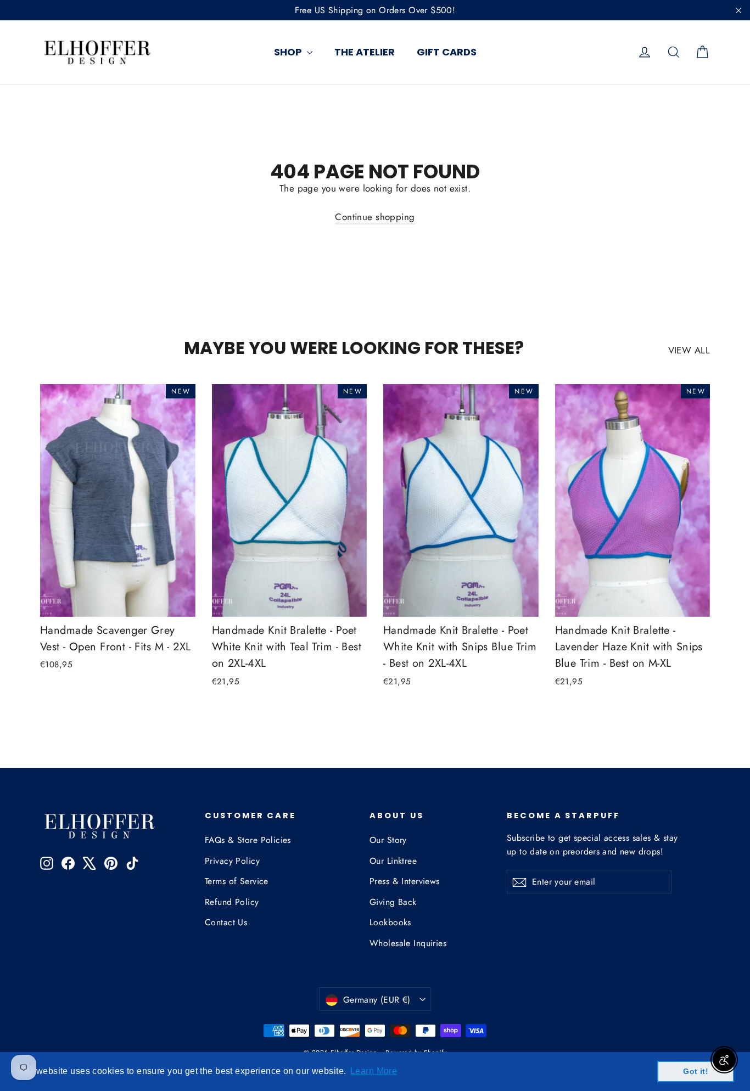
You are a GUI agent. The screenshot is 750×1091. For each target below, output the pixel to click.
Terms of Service (236, 881)
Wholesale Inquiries (408, 943)
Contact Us (226, 922)
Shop (289, 52)
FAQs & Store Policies (248, 840)
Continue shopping (375, 216)
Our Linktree (393, 860)
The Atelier (364, 52)
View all (689, 350)
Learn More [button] (373, 1071)
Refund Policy (232, 902)
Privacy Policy (232, 860)
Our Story (388, 840)
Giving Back (393, 902)
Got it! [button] (695, 1071)
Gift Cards (447, 52)
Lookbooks (390, 922)
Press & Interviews (405, 881)
